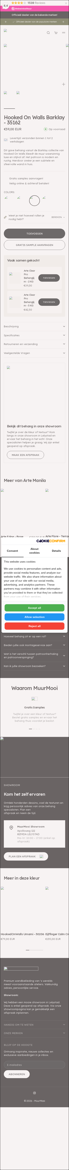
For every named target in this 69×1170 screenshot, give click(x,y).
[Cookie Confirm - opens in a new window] (50, 541)
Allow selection (35, 616)
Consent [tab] (12, 550)
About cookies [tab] (34, 550)
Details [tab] (56, 550)
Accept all (34, 607)
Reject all (35, 626)
